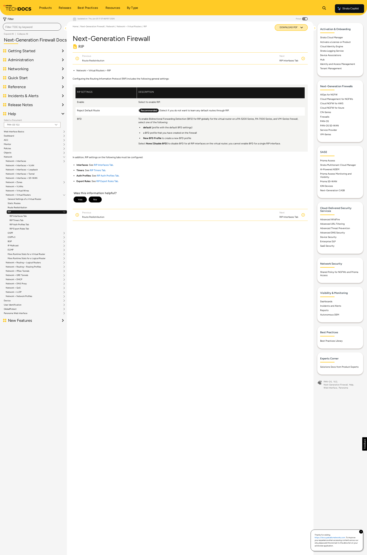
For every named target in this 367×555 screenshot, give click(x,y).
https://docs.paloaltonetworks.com (330, 537)
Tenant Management (331, 68)
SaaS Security (327, 246)
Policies (7, 148)
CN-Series (325, 112)
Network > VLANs (14, 186)
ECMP (10, 250)
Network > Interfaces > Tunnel (20, 174)
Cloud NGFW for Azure (332, 107)
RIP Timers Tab (16, 220)
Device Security (328, 237)
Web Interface (330, 388)
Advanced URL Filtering (332, 224)
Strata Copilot (350, 8)
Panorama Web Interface (15, 313)
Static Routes (14, 203)
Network (8, 157)
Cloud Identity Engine (331, 46)
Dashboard (9, 136)
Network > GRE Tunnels (17, 275)
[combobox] (32, 27)
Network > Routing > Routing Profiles (23, 267)
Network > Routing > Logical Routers (23, 263)
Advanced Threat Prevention (335, 228)
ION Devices (326, 186)
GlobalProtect (10, 309)
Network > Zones (14, 182)
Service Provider (328, 130)
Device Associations (330, 55)
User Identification (12, 305)
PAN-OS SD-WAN (329, 125)
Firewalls (324, 116)
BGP (10, 241)
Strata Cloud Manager (331, 37)
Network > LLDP (13, 292)
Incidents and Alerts (330, 306)
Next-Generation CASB (332, 190)
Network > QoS (13, 288)
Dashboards (326, 301)
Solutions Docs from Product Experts (339, 367)
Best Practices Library (331, 341)
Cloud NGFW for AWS (331, 103)
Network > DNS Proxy (16, 284)
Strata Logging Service (332, 51)
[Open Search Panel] (324, 8)
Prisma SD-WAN (328, 181)
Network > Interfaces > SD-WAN (21, 178)
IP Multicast (13, 246)
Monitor (7, 144)
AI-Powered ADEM (329, 169)
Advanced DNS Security (332, 232)
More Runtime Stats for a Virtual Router (26, 254)
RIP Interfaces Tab (18, 216)
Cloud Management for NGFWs (336, 99)
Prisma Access (327, 160)
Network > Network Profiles (19, 296)
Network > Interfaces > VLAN (20, 165)
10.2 (335, 381)
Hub (322, 59)
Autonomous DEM (329, 314)
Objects (7, 153)
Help (351, 385)
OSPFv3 (11, 237)
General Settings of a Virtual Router (24, 199)
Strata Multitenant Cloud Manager (338, 165)
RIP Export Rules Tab (19, 229)
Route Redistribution (17, 207)
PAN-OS (324, 121)
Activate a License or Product (335, 42)
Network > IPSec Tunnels (17, 271)
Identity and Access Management (337, 64)
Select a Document (13, 120)
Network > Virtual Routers (18, 195)
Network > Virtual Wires (17, 190)
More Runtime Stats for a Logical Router (26, 258)
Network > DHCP (14, 279)
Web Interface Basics (14, 132)
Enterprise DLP (328, 241)
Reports (324, 310)
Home (75, 26)
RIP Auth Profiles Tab (19, 224)
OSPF (10, 233)
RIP (9, 212)
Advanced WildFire (330, 219)
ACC (6, 140)
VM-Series (325, 134)
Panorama (343, 388)
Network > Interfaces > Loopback (22, 169)
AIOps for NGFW (329, 94)
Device (7, 301)
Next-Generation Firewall (92, 26)
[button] (364, 444)
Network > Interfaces (16, 161)
